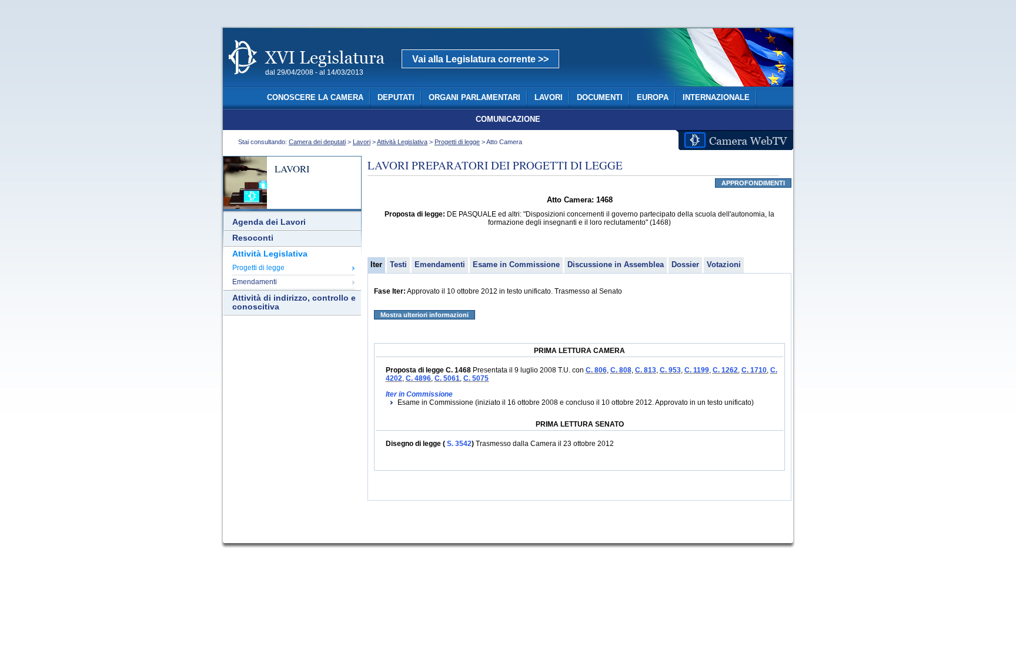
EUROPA (653, 98)
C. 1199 (696, 370)
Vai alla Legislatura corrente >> (480, 59)
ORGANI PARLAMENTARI (474, 98)
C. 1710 (754, 370)
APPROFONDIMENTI (753, 183)
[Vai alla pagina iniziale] (320, 81)
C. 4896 (418, 378)
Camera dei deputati (317, 141)
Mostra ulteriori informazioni (424, 314)
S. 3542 (458, 444)
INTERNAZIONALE (716, 98)
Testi (398, 264)
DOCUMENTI (600, 98)
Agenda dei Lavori (269, 222)
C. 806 (596, 370)
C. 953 (670, 370)
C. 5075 (476, 378)
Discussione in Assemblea (615, 264)
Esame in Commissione (516, 264)
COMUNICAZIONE (508, 119)
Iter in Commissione (419, 394)
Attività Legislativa (402, 141)
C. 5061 (447, 378)
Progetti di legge (457, 141)
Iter (376, 264)
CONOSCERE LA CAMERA (315, 98)
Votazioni (724, 264)
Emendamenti (254, 282)
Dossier (685, 264)
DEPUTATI (396, 98)
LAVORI (548, 98)
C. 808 (620, 370)
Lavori (361, 141)
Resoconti (252, 238)
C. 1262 (725, 370)
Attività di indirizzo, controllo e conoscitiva (294, 302)
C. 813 (645, 370)
